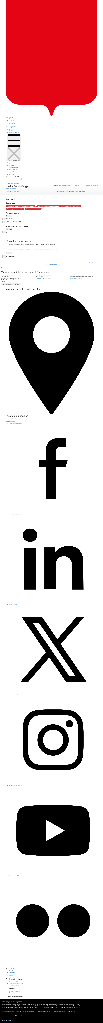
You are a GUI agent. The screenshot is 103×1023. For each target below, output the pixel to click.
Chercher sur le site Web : (13, 177)
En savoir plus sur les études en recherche (46, 249)
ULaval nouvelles (13, 119)
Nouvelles (11, 971)
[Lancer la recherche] (20, 179)
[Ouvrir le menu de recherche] (6, 160)
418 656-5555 (16, 999)
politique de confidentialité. (39, 1009)
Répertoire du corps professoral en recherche (20, 993)
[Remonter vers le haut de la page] (51, 267)
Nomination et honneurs (15, 974)
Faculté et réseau (13, 131)
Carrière (11, 975)
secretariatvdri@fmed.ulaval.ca (43, 278)
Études (10, 127)
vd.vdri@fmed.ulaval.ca (76, 278)
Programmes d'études (14, 982)
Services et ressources (14, 991)
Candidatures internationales (16, 983)
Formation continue (14, 985)
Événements (12, 972)
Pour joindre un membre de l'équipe (11, 284)
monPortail (11, 120)
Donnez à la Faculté (14, 132)
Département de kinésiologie (11, 188)
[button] (8, 1020)
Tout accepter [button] (7, 1015)
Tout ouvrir (9, 216)
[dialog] (51, 1011)
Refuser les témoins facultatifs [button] (22, 1015)
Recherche (11, 129)
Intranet (11, 122)
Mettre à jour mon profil (51, 264)
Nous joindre (12, 123)
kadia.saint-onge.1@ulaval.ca (13, 191)
